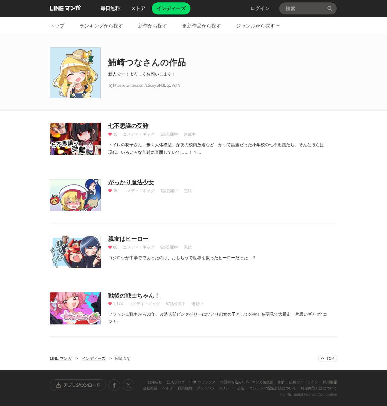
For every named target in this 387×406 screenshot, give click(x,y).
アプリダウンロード (78, 385)
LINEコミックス (202, 382)
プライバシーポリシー (215, 388)
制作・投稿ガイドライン (298, 382)
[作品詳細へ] (75, 139)
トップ (57, 25)
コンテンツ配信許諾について (273, 388)
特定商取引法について (319, 388)
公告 (241, 388)
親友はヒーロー (128, 239)
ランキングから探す (101, 25)
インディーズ (94, 358)
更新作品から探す (201, 25)
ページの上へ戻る (327, 358)
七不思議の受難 (128, 126)
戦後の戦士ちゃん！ (134, 295)
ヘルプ (168, 388)
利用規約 (185, 388)
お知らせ (155, 382)
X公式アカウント (128, 385)
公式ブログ (176, 382)
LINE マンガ (65, 8)
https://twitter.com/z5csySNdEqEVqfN (146, 85)
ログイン (260, 8)
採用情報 (330, 382)
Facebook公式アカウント (114, 385)
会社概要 (150, 388)
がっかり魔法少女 (131, 182)
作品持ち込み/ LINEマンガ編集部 (247, 382)
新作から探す (152, 25)
